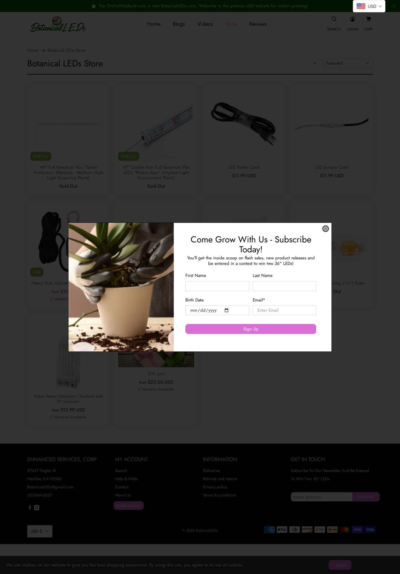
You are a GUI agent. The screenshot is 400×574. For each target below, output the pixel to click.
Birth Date (194, 300)
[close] (326, 229)
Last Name (263, 275)
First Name (195, 275)
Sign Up (251, 328)
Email (259, 300)
